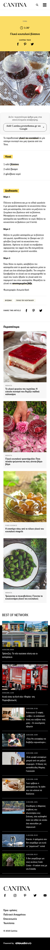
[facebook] (17, 44)
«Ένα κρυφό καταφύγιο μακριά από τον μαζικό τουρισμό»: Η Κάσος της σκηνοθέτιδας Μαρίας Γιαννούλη (36, 764)
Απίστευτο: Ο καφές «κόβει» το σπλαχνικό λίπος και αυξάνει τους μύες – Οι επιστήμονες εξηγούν (35, 719)
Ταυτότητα (8, 923)
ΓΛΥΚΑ (25, 21)
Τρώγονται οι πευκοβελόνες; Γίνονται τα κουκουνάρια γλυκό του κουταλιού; (24, 597)
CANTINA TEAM (25, 40)
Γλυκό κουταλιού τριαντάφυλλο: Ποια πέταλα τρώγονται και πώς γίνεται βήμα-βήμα (24, 461)
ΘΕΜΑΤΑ (8, 386)
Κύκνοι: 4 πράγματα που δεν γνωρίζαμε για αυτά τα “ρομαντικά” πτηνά (36, 843)
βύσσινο (14, 164)
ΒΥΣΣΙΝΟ (8, 300)
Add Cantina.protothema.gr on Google (23, 127)
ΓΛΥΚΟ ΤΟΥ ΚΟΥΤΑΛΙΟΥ (25, 300)
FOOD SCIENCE (11, 525)
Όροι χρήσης (10, 910)
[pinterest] (25, 44)
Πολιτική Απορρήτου (14, 914)
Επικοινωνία (10, 918)
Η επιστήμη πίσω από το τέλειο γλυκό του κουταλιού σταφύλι (24, 530)
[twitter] (32, 44)
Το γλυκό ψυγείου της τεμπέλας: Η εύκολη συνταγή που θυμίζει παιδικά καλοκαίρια (22, 392)
